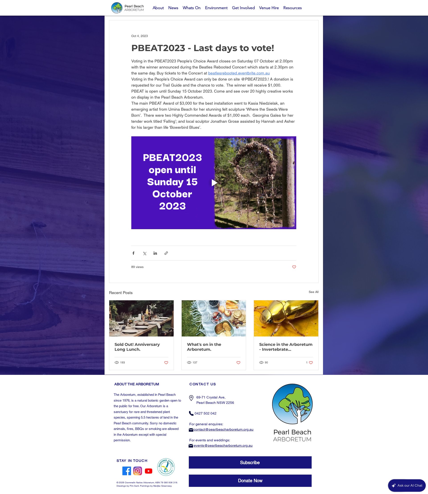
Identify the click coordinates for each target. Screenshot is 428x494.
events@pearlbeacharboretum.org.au (223, 445)
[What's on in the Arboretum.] (214, 318)
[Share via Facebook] (133, 253)
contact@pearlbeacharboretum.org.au (223, 429)
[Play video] (213, 182)
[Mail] (191, 430)
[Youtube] (148, 471)
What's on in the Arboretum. (204, 347)
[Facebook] (126, 471)
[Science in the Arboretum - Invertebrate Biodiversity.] (286, 318)
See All (314, 292)
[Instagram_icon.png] (137, 471)
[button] (250, 462)
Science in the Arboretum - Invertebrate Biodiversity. (286, 347)
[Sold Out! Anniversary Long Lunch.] (141, 318)
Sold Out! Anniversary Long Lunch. (137, 347)
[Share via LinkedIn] (155, 253)
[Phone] (191, 413)
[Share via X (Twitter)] (144, 253)
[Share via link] (166, 253)
